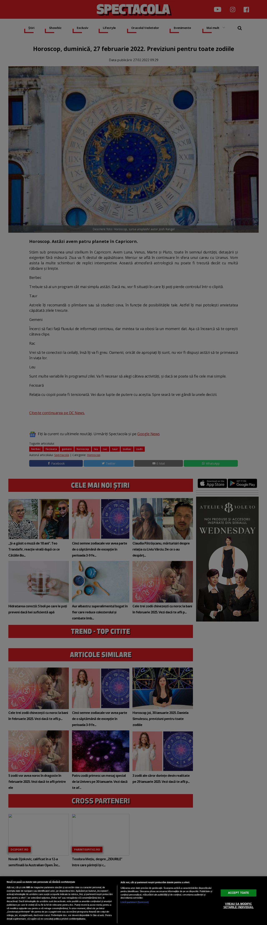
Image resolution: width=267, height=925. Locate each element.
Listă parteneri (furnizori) (135, 902)
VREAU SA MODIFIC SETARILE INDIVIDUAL (238, 905)
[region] (133, 900)
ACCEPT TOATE (238, 892)
